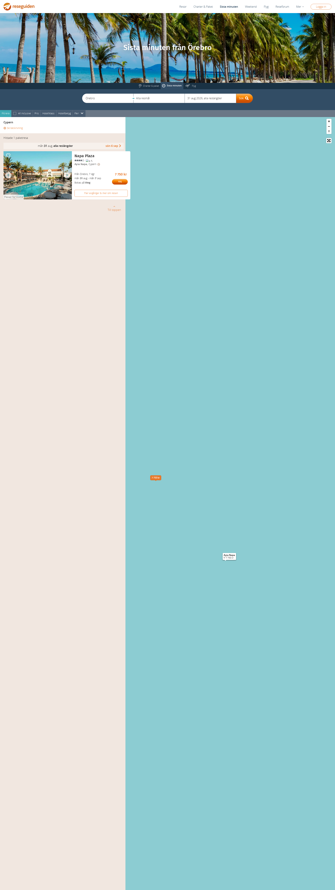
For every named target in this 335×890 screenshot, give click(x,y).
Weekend (251, 6)
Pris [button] (37, 113)
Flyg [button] (266, 6)
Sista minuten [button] (229, 6)
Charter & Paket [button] (203, 6)
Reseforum (282, 6)
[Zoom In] (329, 121)
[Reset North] (329, 131)
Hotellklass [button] (48, 113)
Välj (120, 181)
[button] (107, 98)
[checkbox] (14, 113)
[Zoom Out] (329, 126)
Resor (183, 6)
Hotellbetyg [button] (64, 113)
